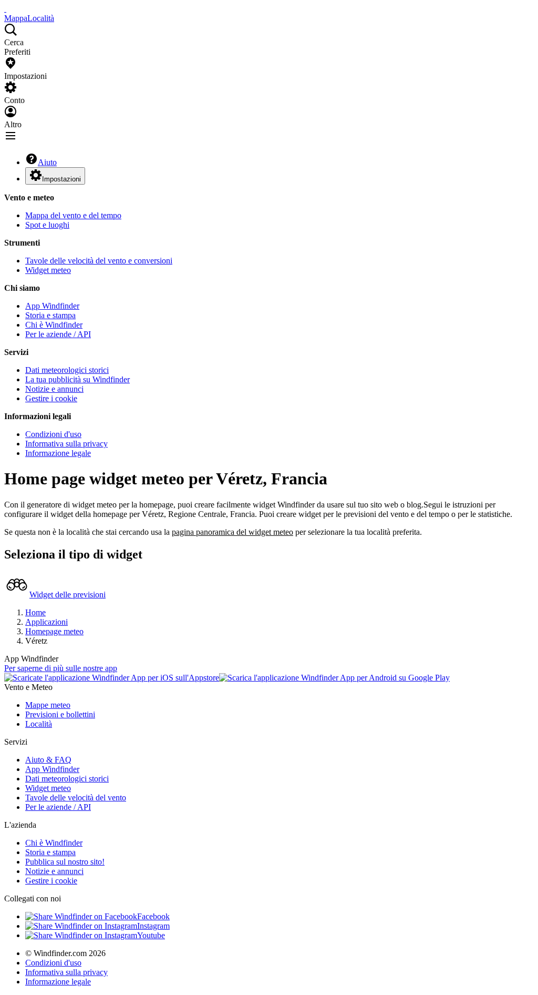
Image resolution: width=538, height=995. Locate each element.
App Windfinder (52, 305)
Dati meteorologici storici (67, 369)
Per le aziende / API (58, 334)
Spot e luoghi (47, 224)
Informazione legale (58, 453)
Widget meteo (48, 270)
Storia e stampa (50, 315)
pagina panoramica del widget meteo (232, 531)
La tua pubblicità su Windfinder (77, 379)
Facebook (153, 916)
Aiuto (47, 162)
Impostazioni (61, 179)
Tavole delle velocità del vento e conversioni (98, 260)
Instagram (153, 925)
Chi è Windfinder (53, 324)
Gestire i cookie (51, 398)
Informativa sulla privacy (66, 443)
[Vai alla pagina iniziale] (5, 8)
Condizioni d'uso (53, 434)
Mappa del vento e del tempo (73, 215)
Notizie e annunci (54, 388)
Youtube (151, 935)
